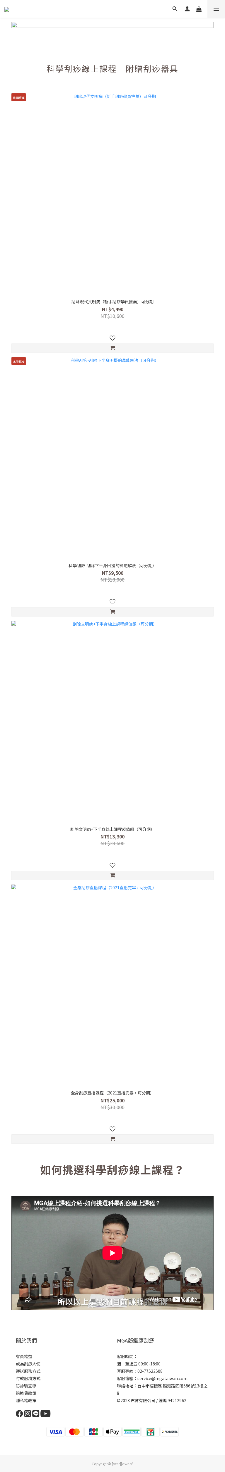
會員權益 (24, 1356)
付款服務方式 (28, 1378)
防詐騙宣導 (26, 1386)
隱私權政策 (26, 1400)
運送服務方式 (28, 1371)
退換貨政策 (26, 1393)
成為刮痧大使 (28, 1364)
